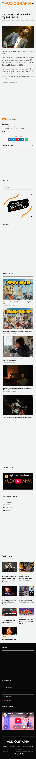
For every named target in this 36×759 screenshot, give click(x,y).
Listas (21, 574)
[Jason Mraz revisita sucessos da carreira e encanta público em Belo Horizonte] (18, 405)
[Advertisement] (18, 444)
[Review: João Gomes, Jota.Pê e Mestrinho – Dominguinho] (18, 318)
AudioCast (12, 746)
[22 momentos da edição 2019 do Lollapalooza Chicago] (9, 591)
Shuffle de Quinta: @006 (9, 639)
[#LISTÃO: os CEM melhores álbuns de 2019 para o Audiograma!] (26, 567)
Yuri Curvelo (6, 391)
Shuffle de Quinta (7, 636)
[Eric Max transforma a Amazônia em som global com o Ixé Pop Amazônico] (18, 375)
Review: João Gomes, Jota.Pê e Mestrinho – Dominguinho (17, 331)
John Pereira (5, 23)
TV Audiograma (6, 574)
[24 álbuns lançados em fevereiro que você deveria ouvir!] (26, 591)
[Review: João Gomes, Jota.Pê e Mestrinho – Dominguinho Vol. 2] (18, 289)
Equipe (5, 746)
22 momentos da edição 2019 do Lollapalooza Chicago (9, 602)
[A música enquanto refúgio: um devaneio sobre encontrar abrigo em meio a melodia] (18, 346)
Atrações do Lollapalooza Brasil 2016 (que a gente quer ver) (26, 621)
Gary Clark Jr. (12, 119)
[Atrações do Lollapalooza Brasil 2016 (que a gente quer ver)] (26, 611)
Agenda (19, 746)
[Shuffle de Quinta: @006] (9, 631)
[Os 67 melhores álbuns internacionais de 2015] (9, 612)
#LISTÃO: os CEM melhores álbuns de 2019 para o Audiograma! (26, 578)
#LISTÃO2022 (18, 749)
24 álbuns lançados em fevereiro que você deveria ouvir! (26, 602)
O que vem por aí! (28, 746)
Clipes (3, 11)
